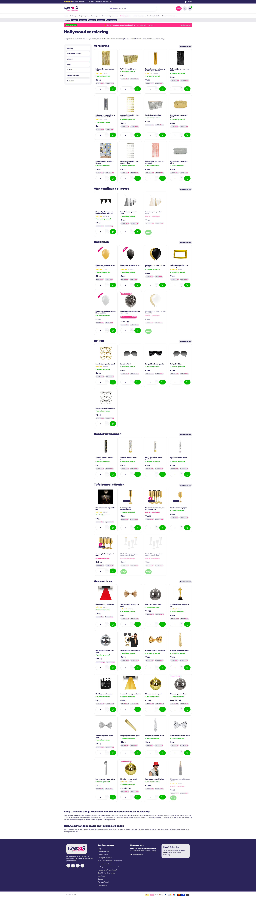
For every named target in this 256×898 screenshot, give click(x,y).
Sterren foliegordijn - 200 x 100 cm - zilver (129, 162)
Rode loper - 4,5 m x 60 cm (105, 604)
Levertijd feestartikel (105, 858)
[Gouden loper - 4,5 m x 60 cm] (130, 683)
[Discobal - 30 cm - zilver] (180, 683)
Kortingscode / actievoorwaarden (109, 867)
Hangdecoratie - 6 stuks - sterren (104, 162)
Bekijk (148, 232)
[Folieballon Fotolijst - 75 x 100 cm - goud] (180, 254)
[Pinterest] (82, 865)
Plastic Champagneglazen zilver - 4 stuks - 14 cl (154, 555)
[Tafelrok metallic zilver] (155, 104)
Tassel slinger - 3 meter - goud (153, 212)
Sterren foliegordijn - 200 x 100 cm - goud (129, 116)
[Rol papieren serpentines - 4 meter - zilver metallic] (105, 104)
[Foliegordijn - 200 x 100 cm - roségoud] (155, 150)
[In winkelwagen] (113, 88)
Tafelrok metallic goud (128, 69)
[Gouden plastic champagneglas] (130, 497)
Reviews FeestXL (103, 882)
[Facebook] (73, 865)
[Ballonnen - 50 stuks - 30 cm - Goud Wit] (155, 300)
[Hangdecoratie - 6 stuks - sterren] (105, 150)
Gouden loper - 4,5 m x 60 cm (130, 694)
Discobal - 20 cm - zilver (153, 604)
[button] (107, 88)
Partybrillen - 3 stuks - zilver (105, 408)
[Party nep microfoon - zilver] (105, 768)
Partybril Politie (175, 364)
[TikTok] (78, 865)
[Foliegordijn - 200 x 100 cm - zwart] (180, 58)
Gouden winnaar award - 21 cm (179, 605)
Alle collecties (102, 885)
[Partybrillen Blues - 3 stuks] (155, 353)
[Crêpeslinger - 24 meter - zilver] (180, 150)
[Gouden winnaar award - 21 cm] (180, 593)
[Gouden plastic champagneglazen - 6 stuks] (155, 497)
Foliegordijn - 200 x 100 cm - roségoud (155, 162)
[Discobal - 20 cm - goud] (155, 683)
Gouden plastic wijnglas (178, 508)
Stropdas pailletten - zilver (154, 735)
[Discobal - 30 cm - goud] (130, 768)
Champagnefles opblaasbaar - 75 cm (180, 780)
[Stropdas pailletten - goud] (180, 639)
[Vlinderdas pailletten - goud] (155, 639)
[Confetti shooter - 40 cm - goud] (130, 446)
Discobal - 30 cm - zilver (178, 694)
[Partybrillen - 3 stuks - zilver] (105, 397)
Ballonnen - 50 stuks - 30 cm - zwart (130, 266)
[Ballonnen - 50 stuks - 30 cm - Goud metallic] (105, 254)
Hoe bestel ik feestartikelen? (107, 870)
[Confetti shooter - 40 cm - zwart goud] (105, 446)
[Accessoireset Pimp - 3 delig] (130, 639)
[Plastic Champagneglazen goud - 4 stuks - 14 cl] (130, 543)
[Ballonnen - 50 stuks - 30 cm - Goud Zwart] (155, 254)
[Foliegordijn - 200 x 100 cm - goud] (105, 58)
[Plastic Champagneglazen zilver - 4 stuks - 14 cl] (155, 543)
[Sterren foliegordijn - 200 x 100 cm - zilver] (130, 150)
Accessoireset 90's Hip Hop (154, 779)
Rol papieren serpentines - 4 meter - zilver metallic (105, 116)
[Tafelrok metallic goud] (130, 58)
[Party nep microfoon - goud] (130, 725)
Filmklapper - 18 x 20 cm (104, 694)
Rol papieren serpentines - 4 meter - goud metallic (155, 70)
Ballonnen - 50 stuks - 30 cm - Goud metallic (106, 266)
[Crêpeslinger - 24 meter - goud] (180, 104)
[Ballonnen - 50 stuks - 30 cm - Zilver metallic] (105, 300)
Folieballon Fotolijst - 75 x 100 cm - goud (179, 266)
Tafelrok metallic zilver (153, 115)
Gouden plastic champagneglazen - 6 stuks (155, 508)
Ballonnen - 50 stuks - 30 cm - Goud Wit (155, 312)
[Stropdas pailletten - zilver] (155, 725)
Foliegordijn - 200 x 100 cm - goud (105, 70)
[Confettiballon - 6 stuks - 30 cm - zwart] (130, 300)
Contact (100, 879)
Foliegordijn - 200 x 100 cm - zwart (180, 70)
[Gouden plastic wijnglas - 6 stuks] (105, 543)
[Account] (185, 8)
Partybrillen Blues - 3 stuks (154, 364)
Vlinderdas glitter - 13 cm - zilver (105, 736)
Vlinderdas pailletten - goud (155, 650)
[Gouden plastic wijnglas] (180, 497)
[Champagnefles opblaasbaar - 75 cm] (180, 768)
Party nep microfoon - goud (130, 735)
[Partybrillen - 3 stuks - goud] (105, 353)
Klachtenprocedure (104, 864)
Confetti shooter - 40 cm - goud (129, 458)
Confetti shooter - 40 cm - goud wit (154, 458)
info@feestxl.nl (138, 854)
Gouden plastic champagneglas (126, 508)
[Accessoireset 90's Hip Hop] (155, 768)
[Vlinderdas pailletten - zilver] (180, 725)
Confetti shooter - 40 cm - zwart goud (104, 458)
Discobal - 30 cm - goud (128, 779)
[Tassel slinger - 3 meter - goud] (155, 201)
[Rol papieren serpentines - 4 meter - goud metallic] (155, 58)
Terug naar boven (185, 46)
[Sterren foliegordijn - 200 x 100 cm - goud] (130, 104)
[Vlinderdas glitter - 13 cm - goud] (130, 593)
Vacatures (101, 876)
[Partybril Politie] (180, 353)
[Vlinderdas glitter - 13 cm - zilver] (105, 725)
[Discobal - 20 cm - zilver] (155, 593)
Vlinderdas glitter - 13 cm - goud (129, 605)
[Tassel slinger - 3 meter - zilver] (130, 201)
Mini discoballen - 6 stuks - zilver (105, 651)
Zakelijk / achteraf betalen (107, 873)
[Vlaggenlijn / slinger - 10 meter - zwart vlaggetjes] (105, 201)
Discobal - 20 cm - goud (153, 694)
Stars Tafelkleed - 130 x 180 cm (105, 508)
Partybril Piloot (125, 364)
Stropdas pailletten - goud (179, 650)
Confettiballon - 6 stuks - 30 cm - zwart (130, 312)
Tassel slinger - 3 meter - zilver (129, 212)
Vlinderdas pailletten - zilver (180, 735)
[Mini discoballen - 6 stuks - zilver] (105, 639)
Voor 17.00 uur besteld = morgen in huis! (100, 1)
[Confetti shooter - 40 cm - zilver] (180, 446)
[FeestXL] (71, 8)
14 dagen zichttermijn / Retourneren (110, 861)
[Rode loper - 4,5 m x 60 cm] (105, 593)
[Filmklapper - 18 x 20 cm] (105, 683)
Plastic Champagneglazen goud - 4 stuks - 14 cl (129, 555)
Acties (179, 8)
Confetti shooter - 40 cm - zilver (179, 458)
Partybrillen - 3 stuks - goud (105, 364)
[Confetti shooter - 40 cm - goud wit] (155, 446)
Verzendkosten (103, 855)
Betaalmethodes (103, 851)
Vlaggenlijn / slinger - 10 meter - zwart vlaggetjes (104, 212)
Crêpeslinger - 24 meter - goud (179, 116)
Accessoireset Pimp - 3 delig (130, 650)
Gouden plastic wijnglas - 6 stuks (105, 555)
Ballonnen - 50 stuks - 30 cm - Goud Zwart (155, 266)
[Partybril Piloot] (130, 353)
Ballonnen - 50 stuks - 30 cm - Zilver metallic (106, 312)
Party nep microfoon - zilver (105, 779)
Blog (99, 848)
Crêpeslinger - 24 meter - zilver (179, 162)
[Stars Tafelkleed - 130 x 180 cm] (105, 497)
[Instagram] (68, 865)
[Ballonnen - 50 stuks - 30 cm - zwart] (130, 254)
